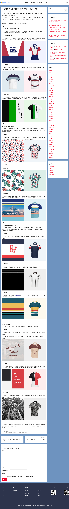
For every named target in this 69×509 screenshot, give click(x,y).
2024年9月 (51, 107)
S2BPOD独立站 (40, 2)
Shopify (3, 490)
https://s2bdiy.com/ (7, 432)
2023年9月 (51, 129)
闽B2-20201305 (41, 505)
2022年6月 (51, 157)
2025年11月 (51, 85)
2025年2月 (51, 98)
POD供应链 (13, 432)
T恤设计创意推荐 (21, 432)
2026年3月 (51, 77)
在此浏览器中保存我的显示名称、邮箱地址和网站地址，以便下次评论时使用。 (19, 476)
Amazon (3, 493)
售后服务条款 (27, 493)
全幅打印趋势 (52, 166)
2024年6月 (51, 112)
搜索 (50, 8)
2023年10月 (51, 127)
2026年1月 (51, 81)
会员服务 (33, 2)
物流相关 (26, 495)
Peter (13, 11)
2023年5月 (51, 136)
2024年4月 (51, 116)
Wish (2, 495)
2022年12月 (51, 146)
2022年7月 (51, 155)
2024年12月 (51, 101)
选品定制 (51, 176)
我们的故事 (39, 490)
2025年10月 (51, 86)
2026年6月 (51, 74)
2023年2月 (51, 142)
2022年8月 (51, 153)
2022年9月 (51, 151)
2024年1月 (51, 122)
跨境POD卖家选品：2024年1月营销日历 (58, 47)
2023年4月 (51, 138)
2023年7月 (51, 133)
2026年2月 (51, 79)
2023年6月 (51, 135)
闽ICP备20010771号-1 (48, 505)
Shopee (3, 497)
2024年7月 (51, 111)
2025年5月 (51, 94)
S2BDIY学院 (15, 490)
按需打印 (26, 432)
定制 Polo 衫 (17, 295)
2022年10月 (51, 149)
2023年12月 (51, 124)
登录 (67, 2)
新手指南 (26, 490)
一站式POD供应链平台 (31, 426)
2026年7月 (51, 72)
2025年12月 (51, 83)
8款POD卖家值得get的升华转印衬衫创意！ (58, 53)
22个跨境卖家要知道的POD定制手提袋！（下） (58, 56)
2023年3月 (51, 140)
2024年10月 (51, 105)
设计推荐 (51, 172)
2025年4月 (51, 96)
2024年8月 (51, 109)
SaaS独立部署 (48, 2)
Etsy (2, 500)
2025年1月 (51, 99)
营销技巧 (51, 170)
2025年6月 (51, 92)
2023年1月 (51, 144)
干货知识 (51, 168)
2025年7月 (51, 90)
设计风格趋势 (6, 431)
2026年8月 (51, 70)
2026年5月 (51, 75)
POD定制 (16, 432)
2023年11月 (51, 125)
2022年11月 (51, 148)
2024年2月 (51, 120)
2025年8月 (51, 88)
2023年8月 (51, 131)
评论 (3, 450)
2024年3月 (51, 118)
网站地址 (4, 473)
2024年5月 (51, 114)
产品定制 (26, 2)
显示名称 (4, 467)
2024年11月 (51, 103)
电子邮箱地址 (5, 470)
